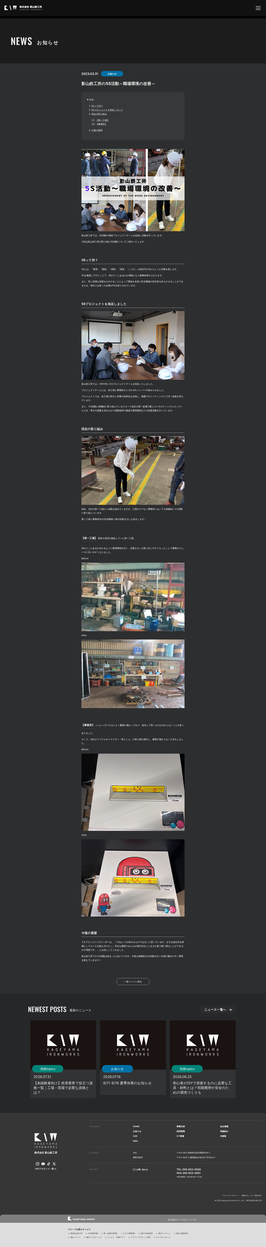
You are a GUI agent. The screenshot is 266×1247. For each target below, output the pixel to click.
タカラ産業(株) (129, 1233)
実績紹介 (224, 1131)
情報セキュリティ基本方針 (252, 1195)
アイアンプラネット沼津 (140, 1237)
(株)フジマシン (164, 1233)
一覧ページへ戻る (133, 981)
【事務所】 (101, 124)
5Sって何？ (97, 105)
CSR (135, 1136)
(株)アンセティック (94, 1237)
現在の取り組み (99, 114)
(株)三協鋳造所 (182, 1233)
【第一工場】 (102, 120)
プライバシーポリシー (230, 1195)
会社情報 (224, 1126)
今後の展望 (97, 130)
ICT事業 (180, 1136)
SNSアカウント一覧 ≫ (46, 1169)
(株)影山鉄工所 (76, 1233)
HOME (136, 1126)
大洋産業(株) (93, 1233)
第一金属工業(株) (111, 1233)
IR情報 (223, 1136)
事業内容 (181, 1126)
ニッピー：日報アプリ (116, 1237)
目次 (91, 99)
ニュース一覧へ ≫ (218, 1009)
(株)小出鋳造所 (147, 1233)
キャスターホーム (163, 1237)
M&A (135, 1141)
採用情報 (181, 1131)
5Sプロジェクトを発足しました (107, 109)
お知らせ (137, 1131)
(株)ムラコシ (75, 1237)
